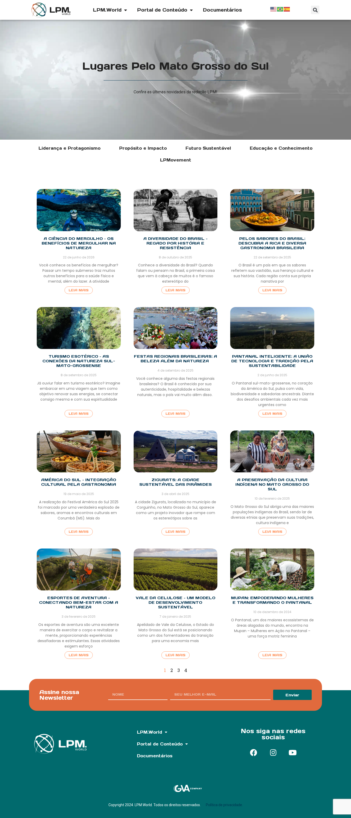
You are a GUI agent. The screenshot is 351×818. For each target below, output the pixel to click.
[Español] (287, 8)
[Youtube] (292, 752)
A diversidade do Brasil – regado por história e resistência (175, 243)
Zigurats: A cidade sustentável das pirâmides (175, 482)
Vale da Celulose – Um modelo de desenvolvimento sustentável (175, 602)
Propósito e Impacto (143, 148)
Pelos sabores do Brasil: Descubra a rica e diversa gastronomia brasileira (272, 243)
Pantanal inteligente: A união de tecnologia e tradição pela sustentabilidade (272, 361)
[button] (315, 10)
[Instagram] (273, 752)
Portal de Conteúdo (162, 10)
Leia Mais (79, 290)
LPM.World (107, 10)
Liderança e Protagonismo (69, 148)
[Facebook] (253, 752)
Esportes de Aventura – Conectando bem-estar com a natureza (78, 602)
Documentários (222, 10)
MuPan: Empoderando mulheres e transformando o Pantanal (272, 600)
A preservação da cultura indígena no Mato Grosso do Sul (272, 484)
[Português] (280, 8)
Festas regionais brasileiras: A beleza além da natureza (175, 358)
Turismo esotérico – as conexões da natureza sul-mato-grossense (78, 361)
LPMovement (175, 160)
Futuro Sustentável (208, 148)
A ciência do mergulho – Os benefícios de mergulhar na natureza (79, 243)
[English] (273, 8)
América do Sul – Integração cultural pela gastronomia (78, 482)
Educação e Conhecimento (281, 148)
